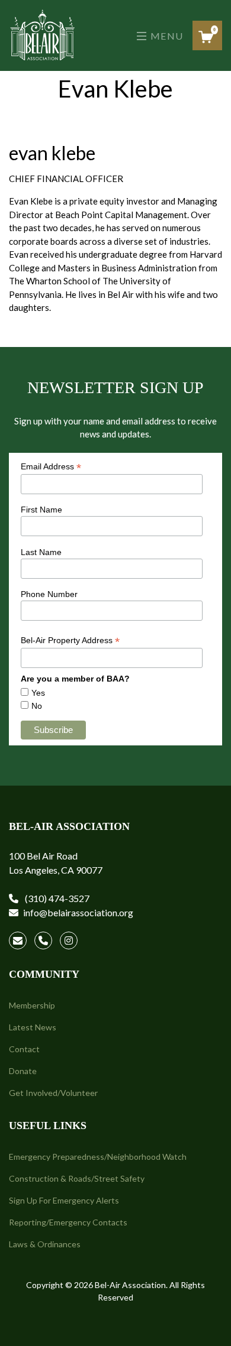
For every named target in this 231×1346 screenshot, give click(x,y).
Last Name (41, 552)
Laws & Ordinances (45, 1244)
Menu (165, 35)
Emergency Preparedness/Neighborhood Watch (98, 1157)
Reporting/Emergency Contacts (68, 1222)
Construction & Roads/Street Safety (77, 1178)
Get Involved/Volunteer (53, 1093)
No (36, 706)
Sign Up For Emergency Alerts (64, 1200)
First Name (41, 509)
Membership (32, 1005)
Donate (23, 1071)
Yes (38, 693)
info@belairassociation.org (78, 912)
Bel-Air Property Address (70, 640)
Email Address (51, 466)
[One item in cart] (205, 37)
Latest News (32, 1027)
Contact (24, 1049)
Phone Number (49, 594)
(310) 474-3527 (56, 898)
